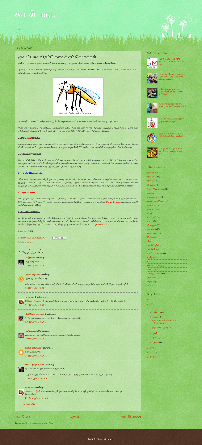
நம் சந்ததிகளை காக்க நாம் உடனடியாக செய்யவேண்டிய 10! (172, 105)
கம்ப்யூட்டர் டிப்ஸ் (153, 209)
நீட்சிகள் (150, 237)
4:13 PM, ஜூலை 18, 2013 (35, 265)
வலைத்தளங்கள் (154, 273)
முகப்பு (19, 29)
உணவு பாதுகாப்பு (154, 196)
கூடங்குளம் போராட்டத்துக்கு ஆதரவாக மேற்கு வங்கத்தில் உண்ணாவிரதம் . (171, 76)
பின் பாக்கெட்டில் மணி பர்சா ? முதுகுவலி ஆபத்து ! (171, 120)
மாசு (148, 261)
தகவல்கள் (29, 242)
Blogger (100, 439)
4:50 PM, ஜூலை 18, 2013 (35, 288)
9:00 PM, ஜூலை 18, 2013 (35, 338)
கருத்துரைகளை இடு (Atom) (42, 422)
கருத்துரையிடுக (29, 404)
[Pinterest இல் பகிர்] (64, 238)
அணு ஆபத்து (152, 172)
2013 (152, 308)
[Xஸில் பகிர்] (58, 238)
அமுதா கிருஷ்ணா (32, 274)
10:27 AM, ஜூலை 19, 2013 (36, 398)
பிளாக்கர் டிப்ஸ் (153, 245)
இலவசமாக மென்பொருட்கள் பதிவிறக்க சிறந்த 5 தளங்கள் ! (172, 135)
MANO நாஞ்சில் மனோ (34, 364)
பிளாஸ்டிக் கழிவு (153, 249)
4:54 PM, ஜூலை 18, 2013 (35, 304)
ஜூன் (155, 333)
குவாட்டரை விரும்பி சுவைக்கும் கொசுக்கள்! (165, 321)
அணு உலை (151, 176)
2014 (152, 304)
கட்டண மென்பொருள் (156, 200)
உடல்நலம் (150, 192)
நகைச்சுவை (152, 233)
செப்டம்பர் (157, 312)
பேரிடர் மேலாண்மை (155, 253)
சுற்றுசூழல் (151, 225)
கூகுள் (149, 213)
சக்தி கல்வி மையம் (33, 347)
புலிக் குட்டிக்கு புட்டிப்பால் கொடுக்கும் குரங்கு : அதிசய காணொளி (171, 91)
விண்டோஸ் (151, 277)
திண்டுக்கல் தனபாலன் (34, 313)
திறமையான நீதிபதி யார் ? (162, 327)
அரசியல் (150, 180)
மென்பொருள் (152, 269)
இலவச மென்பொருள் (156, 188)
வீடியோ (150, 285)
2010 (152, 357)
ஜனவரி (156, 342)
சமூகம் (150, 221)
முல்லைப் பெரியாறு (155, 265)
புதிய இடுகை (23, 416)
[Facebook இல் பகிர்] (61, 238)
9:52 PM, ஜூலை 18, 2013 (35, 355)
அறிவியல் (151, 184)
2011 (152, 352)
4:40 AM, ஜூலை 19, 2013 (36, 378)
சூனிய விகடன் (31, 330)
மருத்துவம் (151, 257)
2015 (152, 299)
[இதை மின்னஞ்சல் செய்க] (53, 238)
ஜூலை (156, 316)
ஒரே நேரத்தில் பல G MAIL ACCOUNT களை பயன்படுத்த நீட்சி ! (172, 61)
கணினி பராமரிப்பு (154, 205)
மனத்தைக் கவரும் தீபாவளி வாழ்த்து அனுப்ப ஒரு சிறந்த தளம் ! (170, 151)
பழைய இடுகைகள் (130, 416)
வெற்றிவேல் (30, 257)
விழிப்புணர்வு (152, 281)
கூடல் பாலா (35, 14)
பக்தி (149, 241)
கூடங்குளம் (151, 217)
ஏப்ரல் (155, 337)
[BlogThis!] (56, 238)
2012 (152, 348)
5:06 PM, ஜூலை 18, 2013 (35, 321)
